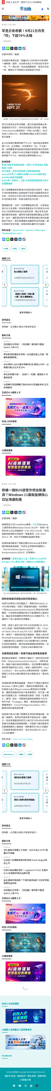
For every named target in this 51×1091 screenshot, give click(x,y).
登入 (17, 326)
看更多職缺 (25, 312)
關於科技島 (10, 1075)
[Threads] (37, 1086)
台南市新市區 (19, 269)
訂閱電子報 (25, 1079)
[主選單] (3, 9)
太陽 (6, 248)
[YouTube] (20, 1086)
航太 (14, 24)
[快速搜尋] (48, 9)
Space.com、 (19, 230)
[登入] (42, 9)
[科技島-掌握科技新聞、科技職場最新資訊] (25, 8)
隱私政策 (31, 1075)
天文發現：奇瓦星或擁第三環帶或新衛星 (21, 170)
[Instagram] (25, 1086)
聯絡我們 (21, 1075)
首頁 (5, 24)
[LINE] (31, 1086)
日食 (15, 248)
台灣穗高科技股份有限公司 (24, 278)
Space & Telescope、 (36, 230)
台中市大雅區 (19, 291)
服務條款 (42, 1075)
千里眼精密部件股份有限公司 (25, 300)
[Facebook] (14, 1086)
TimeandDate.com (11, 233)
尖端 (10, 24)
